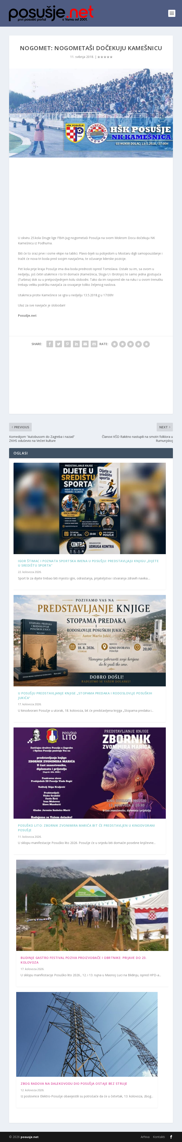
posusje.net (30, 1137)
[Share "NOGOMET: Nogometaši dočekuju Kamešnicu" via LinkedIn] (76, 344)
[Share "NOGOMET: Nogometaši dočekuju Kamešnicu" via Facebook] (49, 344)
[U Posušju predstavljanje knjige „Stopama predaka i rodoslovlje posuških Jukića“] (90, 640)
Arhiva (145, 1137)
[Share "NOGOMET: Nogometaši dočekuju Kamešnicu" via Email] (85, 344)
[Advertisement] (91, 197)
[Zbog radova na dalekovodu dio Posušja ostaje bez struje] (87, 1034)
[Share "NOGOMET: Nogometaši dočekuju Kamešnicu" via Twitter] (58, 344)
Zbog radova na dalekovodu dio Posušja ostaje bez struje (74, 1083)
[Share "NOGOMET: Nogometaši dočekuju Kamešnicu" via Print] (94, 344)
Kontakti (159, 1137)
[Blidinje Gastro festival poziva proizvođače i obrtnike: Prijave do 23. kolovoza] (92, 905)
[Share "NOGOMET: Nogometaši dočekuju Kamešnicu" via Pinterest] (67, 344)
